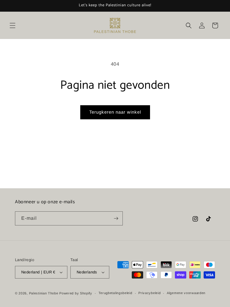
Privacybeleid (149, 293)
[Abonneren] (115, 218)
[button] (12, 25)
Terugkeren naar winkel (115, 112)
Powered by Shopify (75, 293)
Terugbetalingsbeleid (115, 293)
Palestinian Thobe (44, 293)
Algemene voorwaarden (186, 293)
